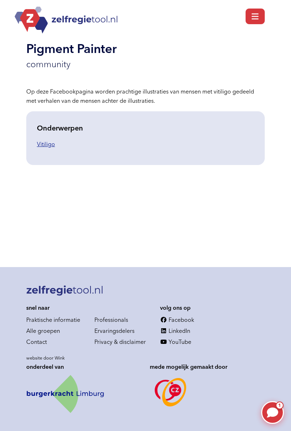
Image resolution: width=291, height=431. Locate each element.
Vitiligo (46, 144)
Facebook (180, 319)
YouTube (179, 341)
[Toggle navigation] (255, 16)
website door (45, 358)
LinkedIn (178, 330)
